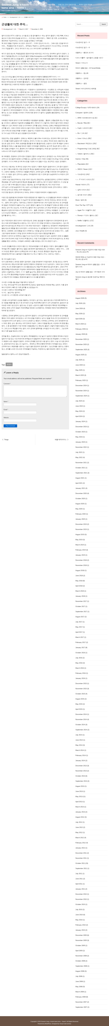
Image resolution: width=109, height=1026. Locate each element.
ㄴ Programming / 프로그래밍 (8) (87, 149)
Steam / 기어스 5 (81, 63)
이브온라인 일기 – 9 (82, 42)
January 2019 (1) (81, 555)
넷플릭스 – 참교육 (81, 73)
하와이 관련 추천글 (85, 4)
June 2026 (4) (80, 308)
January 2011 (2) (81, 889)
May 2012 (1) (80, 832)
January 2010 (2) (81, 930)
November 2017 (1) (82, 601)
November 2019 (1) (82, 529)
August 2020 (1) (81, 504)
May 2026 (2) (80, 313)
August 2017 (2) (81, 617)
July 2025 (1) (80, 360)
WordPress (48, 1024)
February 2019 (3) (81, 550)
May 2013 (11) (80, 796)
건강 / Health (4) (81, 231)
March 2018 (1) (80, 591)
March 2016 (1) (80, 668)
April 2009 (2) (80, 951)
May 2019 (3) (80, 540)
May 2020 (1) (80, 509)
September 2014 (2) (82, 730)
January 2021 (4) (81, 488)
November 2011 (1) (82, 858)
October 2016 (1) (81, 653)
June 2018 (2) (80, 575)
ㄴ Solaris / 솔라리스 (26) (84, 154)
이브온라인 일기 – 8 (82, 47)
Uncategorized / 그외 (9, 29)
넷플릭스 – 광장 (81, 83)
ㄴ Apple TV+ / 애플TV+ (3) (85, 210)
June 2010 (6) (80, 915)
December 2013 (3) (82, 766)
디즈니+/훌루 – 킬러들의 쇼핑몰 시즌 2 (89, 58)
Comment (7, 383)
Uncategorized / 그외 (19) (84, 226)
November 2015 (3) (82, 688)
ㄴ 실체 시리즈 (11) (82, 190)
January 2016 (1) (81, 678)
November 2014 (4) (82, 719)
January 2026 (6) (81, 334)
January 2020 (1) (81, 519)
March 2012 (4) (80, 837)
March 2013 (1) (80, 807)
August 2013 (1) (81, 786)
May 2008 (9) (80, 986)
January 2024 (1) (81, 421)
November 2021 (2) (82, 462)
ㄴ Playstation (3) (81, 164)
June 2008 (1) (80, 981)
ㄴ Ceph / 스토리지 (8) (83, 128)
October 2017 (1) (81, 606)
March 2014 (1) (80, 750)
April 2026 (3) (80, 319)
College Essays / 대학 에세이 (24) (87, 107)
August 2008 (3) (81, 971)
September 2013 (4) (82, 781)
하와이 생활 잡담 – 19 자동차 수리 (93, 272)
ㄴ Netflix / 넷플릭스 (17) (84, 220)
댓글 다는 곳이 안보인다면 (67, 4)
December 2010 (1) (82, 894)
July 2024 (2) (80, 401)
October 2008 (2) (81, 961)
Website (6, 417)
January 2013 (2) (81, 812)
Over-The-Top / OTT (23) (84, 205)
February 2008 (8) (81, 997)
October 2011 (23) (81, 863)
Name (6, 401)
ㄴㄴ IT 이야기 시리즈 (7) (84, 179)
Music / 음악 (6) (81, 200)
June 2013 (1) (80, 791)
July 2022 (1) (80, 452)
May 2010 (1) (80, 920)
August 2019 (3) (81, 534)
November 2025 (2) (82, 344)
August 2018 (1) (81, 570)
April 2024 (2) (80, 416)
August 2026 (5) (81, 298)
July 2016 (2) (80, 658)
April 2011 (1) (80, 884)
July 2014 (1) (80, 735)
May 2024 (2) (80, 411)
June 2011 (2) (80, 879)
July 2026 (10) (80, 303)
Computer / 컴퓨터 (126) (84, 113)
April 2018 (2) (80, 586)
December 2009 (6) (82, 935)
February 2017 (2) (81, 642)
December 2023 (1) (82, 426)
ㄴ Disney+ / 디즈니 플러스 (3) (86, 215)
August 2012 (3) (81, 817)
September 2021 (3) (82, 473)
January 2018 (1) (81, 596)
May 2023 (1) (80, 437)
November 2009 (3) (82, 940)
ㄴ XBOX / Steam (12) (83, 169)
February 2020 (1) (81, 514)
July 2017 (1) (80, 622)
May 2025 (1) (80, 370)
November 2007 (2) (82, 1002)
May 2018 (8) (80, 581)
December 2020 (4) (82, 493)
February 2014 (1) (81, 755)
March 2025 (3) (80, 375)
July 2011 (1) (79, 873)
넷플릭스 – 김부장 (81, 78)
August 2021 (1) (81, 478)
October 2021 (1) (81, 468)
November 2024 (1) (82, 391)
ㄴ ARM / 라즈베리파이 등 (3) (85, 118)
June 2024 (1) (80, 406)
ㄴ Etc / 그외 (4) (81, 133)
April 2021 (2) (80, 483)
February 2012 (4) (81, 843)
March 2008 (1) (80, 992)
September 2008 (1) (82, 966)
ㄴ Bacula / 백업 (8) (82, 123)
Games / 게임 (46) (81, 159)
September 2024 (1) (82, 396)
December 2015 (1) (82, 683)
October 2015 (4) (81, 694)
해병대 (9, 364)
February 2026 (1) (81, 329)
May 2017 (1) (80, 627)
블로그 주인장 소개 (48, 4)
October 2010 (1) (81, 904)
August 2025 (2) (81, 355)
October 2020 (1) (81, 498)
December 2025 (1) (82, 339)
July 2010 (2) (80, 909)
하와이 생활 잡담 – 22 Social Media (87, 68)
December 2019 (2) (82, 524)
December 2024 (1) (82, 385)
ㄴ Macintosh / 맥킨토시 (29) (85, 143)
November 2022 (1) (82, 447)
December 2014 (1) (82, 714)
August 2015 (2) (81, 699)
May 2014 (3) (80, 745)
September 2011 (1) (82, 868)
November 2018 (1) (82, 565)
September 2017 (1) (82, 611)
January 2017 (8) (81, 647)
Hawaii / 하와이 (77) (82, 184)
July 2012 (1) (80, 822)
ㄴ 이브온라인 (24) (82, 174)
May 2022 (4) (80, 457)
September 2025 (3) (82, 349)
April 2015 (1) (80, 709)
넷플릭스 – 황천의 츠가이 (84, 53)
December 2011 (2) (82, 853)
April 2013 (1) (80, 802)
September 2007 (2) (82, 1007)
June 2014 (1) (80, 740)
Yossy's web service (65, 1024)
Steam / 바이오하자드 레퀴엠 (85, 88)
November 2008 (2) (82, 956)
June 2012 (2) (80, 827)
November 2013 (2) (82, 771)
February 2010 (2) (81, 925)
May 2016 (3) (80, 663)
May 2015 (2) (80, 704)
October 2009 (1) (81, 945)
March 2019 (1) (80, 545)
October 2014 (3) (81, 724)
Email (6, 409)
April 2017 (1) (80, 632)
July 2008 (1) (80, 976)
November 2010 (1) (82, 899)
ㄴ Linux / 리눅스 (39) (82, 138)
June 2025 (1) (80, 365)
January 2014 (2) (81, 760)
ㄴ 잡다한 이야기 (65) (83, 195)
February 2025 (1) (81, 380)
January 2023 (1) (81, 442)
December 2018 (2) (82, 560)
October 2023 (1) (81, 432)
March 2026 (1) (80, 324)
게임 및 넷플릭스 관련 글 (50, 9)
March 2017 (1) (80, 637)
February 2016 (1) (81, 673)
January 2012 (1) (81, 848)
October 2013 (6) (81, 776)
